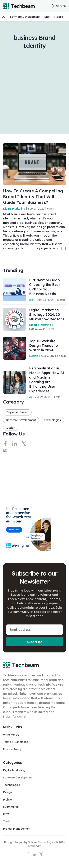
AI (4, 16)
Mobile (58, 16)
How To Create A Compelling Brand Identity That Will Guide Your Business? (33, 196)
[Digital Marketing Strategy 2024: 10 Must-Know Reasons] (14, 319)
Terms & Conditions (15, 742)
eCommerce (11, 807)
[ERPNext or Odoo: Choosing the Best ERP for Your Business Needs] (14, 289)
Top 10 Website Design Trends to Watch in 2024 (43, 345)
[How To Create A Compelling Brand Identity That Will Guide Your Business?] (34, 164)
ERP (47, 16)
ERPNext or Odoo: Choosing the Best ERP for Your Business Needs (45, 287)
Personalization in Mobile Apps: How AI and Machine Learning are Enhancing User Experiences (46, 379)
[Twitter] (23, 443)
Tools (6, 821)
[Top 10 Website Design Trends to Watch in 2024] (14, 348)
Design (33, 356)
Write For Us (11, 734)
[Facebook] (5, 443)
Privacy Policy (12, 749)
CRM (6, 814)
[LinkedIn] (14, 443)
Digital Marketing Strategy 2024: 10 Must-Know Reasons (46, 314)
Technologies (52, 420)
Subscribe (34, 642)
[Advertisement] (34, 85)
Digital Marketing (14, 208)
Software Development (25, 16)
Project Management (16, 828)
